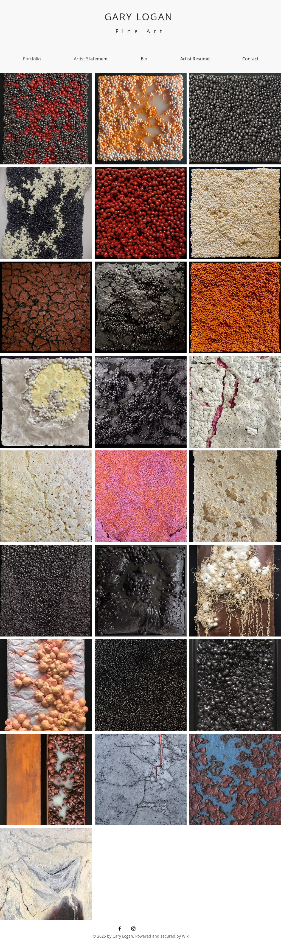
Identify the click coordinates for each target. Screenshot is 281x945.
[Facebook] (119, 928)
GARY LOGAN (141, 16)
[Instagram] (133, 928)
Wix (185, 936)
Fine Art (141, 31)
